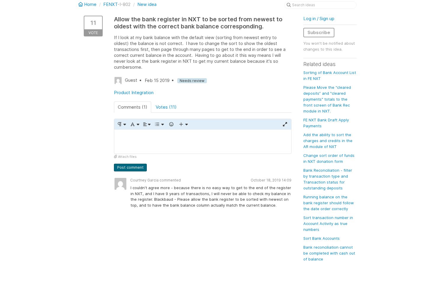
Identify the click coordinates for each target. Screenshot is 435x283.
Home (90, 4)
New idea (147, 4)
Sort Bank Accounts (321, 238)
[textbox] (202, 141)
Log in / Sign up (318, 18)
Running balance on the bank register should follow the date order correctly (328, 202)
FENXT (110, 4)
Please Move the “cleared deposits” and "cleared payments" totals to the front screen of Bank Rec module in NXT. (327, 99)
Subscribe (318, 32)
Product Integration (134, 92)
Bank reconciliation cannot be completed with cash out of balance (329, 253)
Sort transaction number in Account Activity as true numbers (328, 223)
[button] (121, 124)
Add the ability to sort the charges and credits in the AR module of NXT (327, 140)
